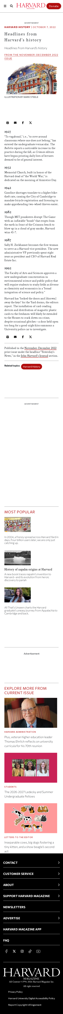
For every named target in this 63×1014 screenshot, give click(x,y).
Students (10, 787)
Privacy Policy (15, 991)
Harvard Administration (20, 732)
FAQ (6, 940)
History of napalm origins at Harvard (28, 569)
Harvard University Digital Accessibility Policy (31, 998)
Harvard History (17, 27)
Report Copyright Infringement (24, 1004)
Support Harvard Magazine (26, 896)
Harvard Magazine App (22, 929)
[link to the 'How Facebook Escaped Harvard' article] (31, 525)
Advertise (11, 918)
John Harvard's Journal (34, 356)
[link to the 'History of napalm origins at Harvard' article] (31, 559)
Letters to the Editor (18, 837)
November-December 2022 (38, 54)
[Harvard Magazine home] (30, 6)
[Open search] (11, 6)
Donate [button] (54, 6)
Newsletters (14, 907)
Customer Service (18, 873)
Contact (10, 862)
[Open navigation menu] (5, 6)
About (8, 885)
